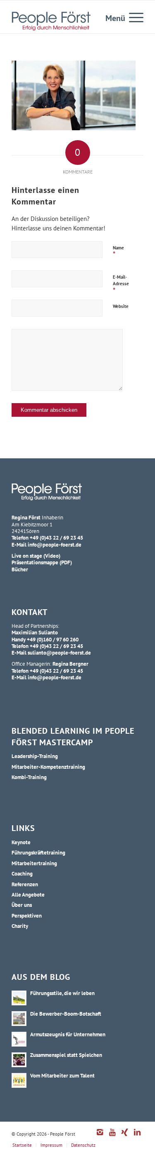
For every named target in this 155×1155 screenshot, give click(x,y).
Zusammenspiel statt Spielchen (66, 1055)
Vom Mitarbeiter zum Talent (62, 1075)
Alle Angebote (28, 894)
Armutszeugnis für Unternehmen (67, 1034)
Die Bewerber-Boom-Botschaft (65, 1013)
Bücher (20, 569)
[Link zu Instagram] (100, 1136)
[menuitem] (132, 16)
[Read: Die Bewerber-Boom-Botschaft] (19, 1018)
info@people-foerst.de (54, 544)
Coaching (22, 873)
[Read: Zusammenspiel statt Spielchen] (19, 1059)
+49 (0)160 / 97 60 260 (53, 639)
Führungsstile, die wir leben (62, 993)
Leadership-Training (35, 756)
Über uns (22, 904)
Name (118, 252)
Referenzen (25, 884)
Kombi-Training (29, 777)
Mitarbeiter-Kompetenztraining (48, 766)
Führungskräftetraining (38, 852)
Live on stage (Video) (36, 555)
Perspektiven (27, 915)
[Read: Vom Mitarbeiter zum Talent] (19, 1080)
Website (121, 306)
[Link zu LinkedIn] (137, 1136)
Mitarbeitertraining (34, 863)
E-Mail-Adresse (121, 284)
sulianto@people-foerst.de (59, 652)
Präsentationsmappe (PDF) (42, 562)
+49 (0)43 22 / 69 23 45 (56, 537)
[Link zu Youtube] (112, 1136)
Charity (20, 926)
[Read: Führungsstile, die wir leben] (19, 998)
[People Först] (51, 21)
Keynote (21, 842)
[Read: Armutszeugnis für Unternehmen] (19, 1039)
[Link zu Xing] (125, 1136)
